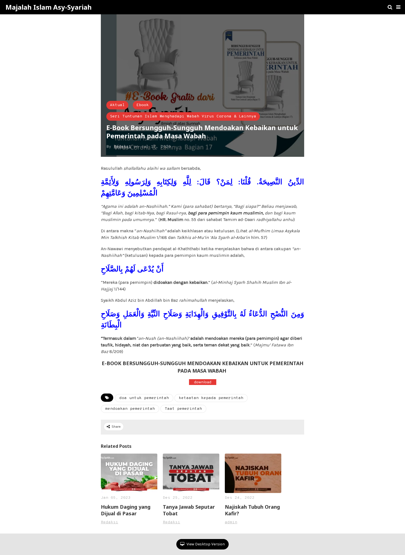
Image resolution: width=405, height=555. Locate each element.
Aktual (117, 105)
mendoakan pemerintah (130, 408)
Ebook (142, 105)
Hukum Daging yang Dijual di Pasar (125, 510)
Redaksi (122, 146)
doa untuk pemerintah (144, 398)
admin (231, 522)
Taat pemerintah (183, 408)
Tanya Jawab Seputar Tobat (189, 510)
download (202, 382)
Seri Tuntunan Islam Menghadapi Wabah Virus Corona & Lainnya (183, 116)
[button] (398, 7)
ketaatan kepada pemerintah (211, 398)
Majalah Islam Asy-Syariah (49, 7)
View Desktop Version (205, 544)
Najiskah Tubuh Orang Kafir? (252, 510)
